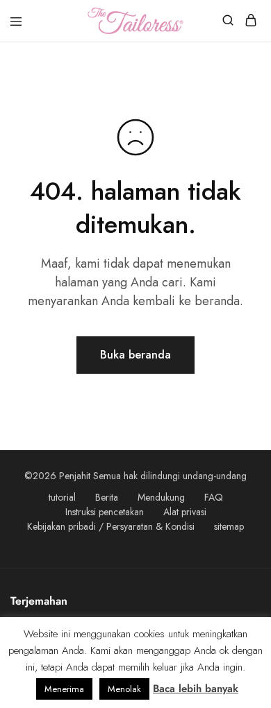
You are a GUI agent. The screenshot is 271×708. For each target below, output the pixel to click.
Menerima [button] (64, 689)
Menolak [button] (124, 689)
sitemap (229, 526)
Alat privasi (184, 512)
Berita (106, 497)
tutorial (62, 497)
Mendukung (161, 497)
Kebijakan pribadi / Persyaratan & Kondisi (111, 526)
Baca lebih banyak (195, 688)
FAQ (213, 497)
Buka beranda (135, 355)
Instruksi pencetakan (104, 512)
